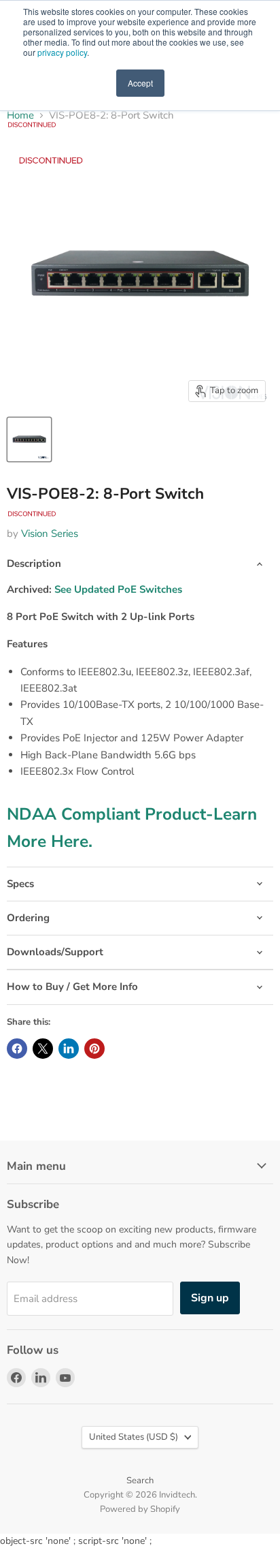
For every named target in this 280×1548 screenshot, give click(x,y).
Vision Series (49, 533)
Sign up (210, 1297)
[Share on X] (43, 1048)
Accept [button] (140, 83)
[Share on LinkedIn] (68, 1048)
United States (133, 1437)
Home (20, 115)
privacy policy (62, 52)
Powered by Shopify (140, 1509)
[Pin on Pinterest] (94, 1048)
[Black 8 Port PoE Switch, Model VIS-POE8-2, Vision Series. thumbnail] (29, 439)
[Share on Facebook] (17, 1048)
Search (140, 1480)
